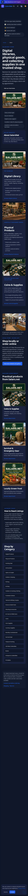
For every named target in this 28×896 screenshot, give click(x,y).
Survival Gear (9, 637)
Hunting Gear (9, 563)
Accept (12, 892)
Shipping (6, 686)
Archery (8, 586)
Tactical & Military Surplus (12, 600)
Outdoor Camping (10, 577)
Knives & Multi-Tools (11, 605)
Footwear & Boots (10, 595)
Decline (6, 892)
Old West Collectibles (11, 646)
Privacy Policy (21, 888)
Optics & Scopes (10, 572)
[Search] (13, 6)
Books (7, 651)
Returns (12, 686)
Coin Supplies (9, 623)
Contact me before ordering (12, 683)
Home (4, 42)
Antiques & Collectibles (11, 655)
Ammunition (9, 568)
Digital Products (10, 554)
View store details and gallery (12, 363)
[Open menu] (17, 6)
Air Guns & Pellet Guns (11, 614)
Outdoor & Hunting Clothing (13, 591)
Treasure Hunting (10, 641)
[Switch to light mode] (21, 6)
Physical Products (10, 558)
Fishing (7, 581)
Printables (8, 660)
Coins (7, 618)
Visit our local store (9, 88)
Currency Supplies (10, 628)
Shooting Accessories (11, 609)
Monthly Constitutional (11, 632)
